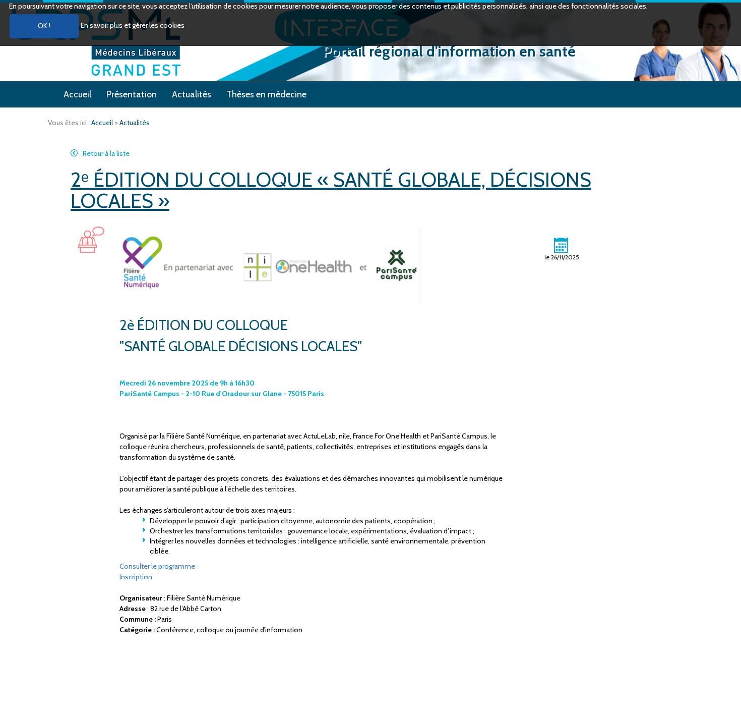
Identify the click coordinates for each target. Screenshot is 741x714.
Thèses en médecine (266, 94)
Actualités (191, 94)
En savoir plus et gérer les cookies (132, 25)
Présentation (131, 94)
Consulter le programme (157, 566)
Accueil (77, 94)
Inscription (135, 576)
